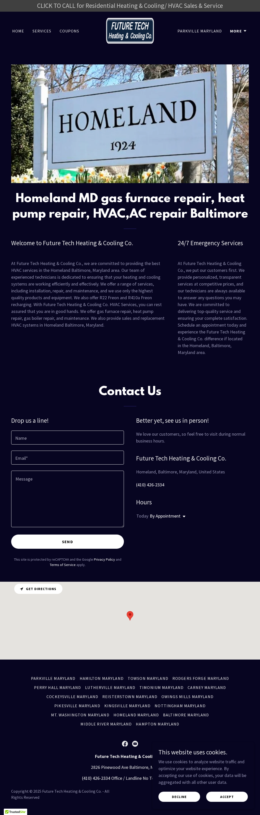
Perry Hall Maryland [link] (57, 687)
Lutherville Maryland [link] (110, 687)
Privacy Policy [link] (104, 559)
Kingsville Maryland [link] (127, 705)
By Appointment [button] (165, 516)
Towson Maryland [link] (148, 678)
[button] (238, 31)
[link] (130, 30)
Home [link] (18, 30)
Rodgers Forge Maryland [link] (200, 678)
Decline (179, 796)
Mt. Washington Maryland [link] (80, 714)
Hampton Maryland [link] (157, 724)
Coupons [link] (69, 30)
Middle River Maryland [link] (106, 724)
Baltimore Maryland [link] (186, 714)
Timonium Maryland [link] (161, 687)
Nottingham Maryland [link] (180, 705)
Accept (227, 796)
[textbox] (67, 438)
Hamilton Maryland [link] (102, 678)
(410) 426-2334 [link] (150, 485)
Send (67, 541)
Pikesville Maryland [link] (77, 705)
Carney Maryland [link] (207, 687)
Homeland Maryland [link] (136, 714)
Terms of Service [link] (63, 564)
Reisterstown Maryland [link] (129, 696)
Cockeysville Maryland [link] (72, 696)
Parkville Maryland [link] (199, 30)
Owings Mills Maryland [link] (187, 696)
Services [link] (42, 30)
